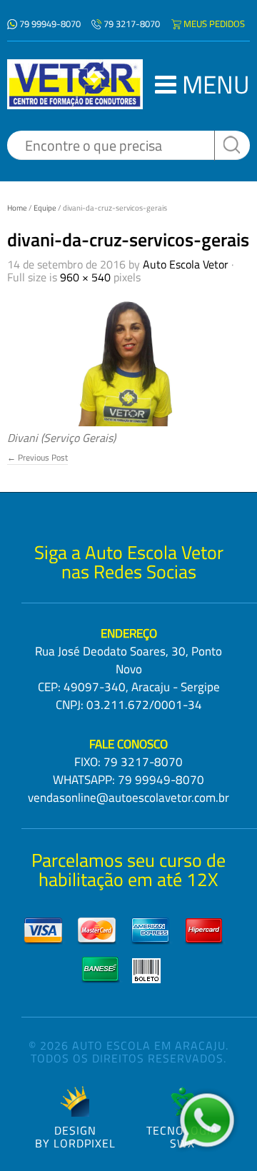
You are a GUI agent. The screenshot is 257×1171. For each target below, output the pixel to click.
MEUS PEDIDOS (214, 23)
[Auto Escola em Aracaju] (75, 84)
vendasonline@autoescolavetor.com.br (128, 797)
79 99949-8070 (50, 23)
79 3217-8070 (132, 23)
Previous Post (37, 457)
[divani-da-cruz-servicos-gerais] (128, 358)
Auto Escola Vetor (185, 264)
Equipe (45, 207)
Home (17, 207)
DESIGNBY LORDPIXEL (75, 1136)
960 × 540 (85, 277)
